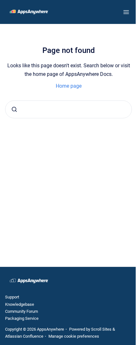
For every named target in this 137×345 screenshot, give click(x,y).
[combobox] (68, 109)
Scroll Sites (101, 329)
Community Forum (21, 311)
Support (12, 297)
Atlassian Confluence (24, 336)
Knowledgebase (19, 304)
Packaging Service (22, 318)
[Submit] (14, 109)
